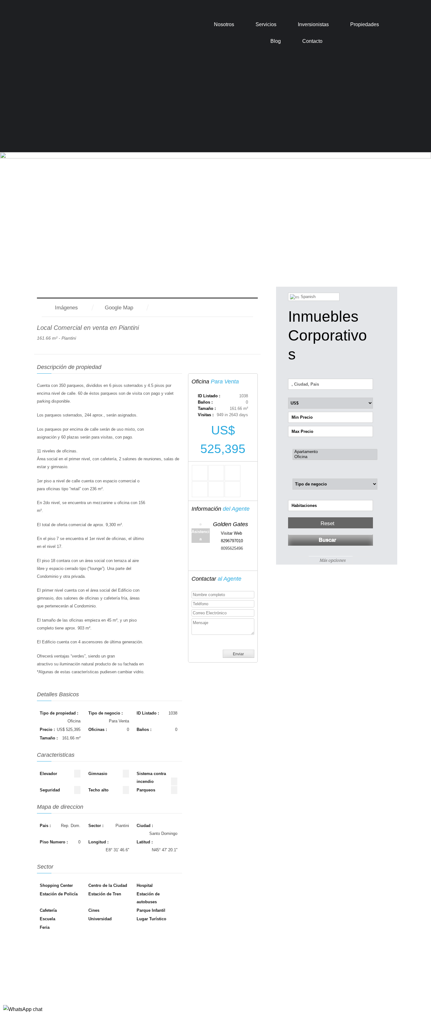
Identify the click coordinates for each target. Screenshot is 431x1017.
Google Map (119, 308)
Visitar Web (231, 533)
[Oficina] (335, 456)
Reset (327, 523)
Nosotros (224, 24)
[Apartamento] (335, 451)
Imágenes (66, 308)
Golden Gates (230, 524)
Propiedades (364, 24)
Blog (275, 41)
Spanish (307, 296)
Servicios (266, 24)
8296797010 (232, 540)
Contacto (312, 41)
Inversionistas (313, 24)
